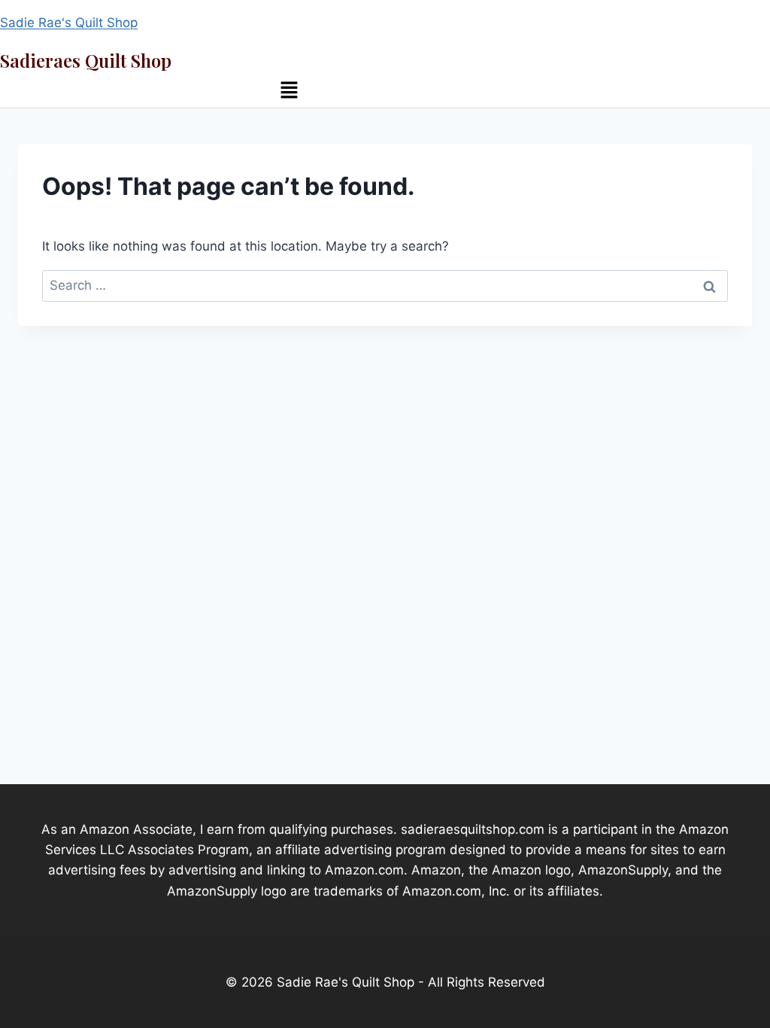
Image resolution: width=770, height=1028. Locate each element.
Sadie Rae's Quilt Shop (69, 22)
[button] (289, 91)
